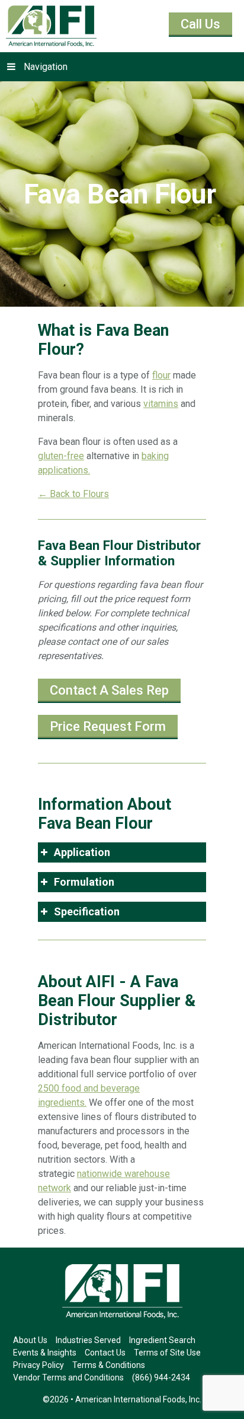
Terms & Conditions (108, 1365)
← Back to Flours (73, 493)
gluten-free (61, 456)
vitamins (160, 403)
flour (161, 375)
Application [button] (82, 852)
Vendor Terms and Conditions (68, 1377)
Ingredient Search (162, 1340)
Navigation (46, 66)
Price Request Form (108, 726)
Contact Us (105, 1352)
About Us (30, 1340)
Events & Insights (44, 1352)
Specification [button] (87, 911)
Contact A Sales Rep (109, 690)
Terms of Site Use (167, 1352)
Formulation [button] (84, 882)
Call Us (200, 24)
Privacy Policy (38, 1365)
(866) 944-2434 (161, 1377)
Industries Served (88, 1340)
